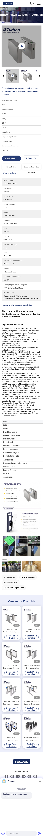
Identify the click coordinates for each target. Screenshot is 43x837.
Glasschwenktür (11, 583)
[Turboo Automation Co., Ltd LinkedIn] (18, 776)
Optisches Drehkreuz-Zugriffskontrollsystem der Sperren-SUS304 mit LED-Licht (11, 702)
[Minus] (39, 781)
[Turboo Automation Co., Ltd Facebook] (6, 776)
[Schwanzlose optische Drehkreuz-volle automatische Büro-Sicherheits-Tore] (31, 653)
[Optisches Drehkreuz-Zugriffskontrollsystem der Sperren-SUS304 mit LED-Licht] (11, 689)
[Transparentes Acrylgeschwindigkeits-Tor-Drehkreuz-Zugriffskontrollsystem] (11, 616)
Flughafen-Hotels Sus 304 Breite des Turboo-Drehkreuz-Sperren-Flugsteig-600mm (32, 630)
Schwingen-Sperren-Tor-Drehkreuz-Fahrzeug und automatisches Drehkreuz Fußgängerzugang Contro (32, 739)
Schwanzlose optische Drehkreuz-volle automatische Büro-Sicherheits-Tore (31, 666)
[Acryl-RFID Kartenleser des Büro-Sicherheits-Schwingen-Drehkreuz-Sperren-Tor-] (11, 725)
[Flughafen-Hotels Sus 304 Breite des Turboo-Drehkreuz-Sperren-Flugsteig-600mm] (31, 616)
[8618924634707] (35, 776)
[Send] (40, 833)
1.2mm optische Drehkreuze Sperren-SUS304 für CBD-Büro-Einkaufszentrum (11, 666)
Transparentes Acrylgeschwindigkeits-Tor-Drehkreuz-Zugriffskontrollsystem (11, 630)
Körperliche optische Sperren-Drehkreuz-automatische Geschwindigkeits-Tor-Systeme (31, 702)
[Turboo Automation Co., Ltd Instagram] (12, 776)
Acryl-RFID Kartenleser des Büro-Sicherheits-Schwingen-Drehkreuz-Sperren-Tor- (11, 739)
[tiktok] (29, 776)
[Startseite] (21, 765)
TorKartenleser (28, 577)
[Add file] (3, 833)
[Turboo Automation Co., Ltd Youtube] (24, 776)
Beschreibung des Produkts (31, 168)
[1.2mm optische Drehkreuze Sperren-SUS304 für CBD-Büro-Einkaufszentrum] (11, 653)
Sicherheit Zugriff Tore (14, 588)
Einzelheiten (11, 167)
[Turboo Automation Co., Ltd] (7, 3)
